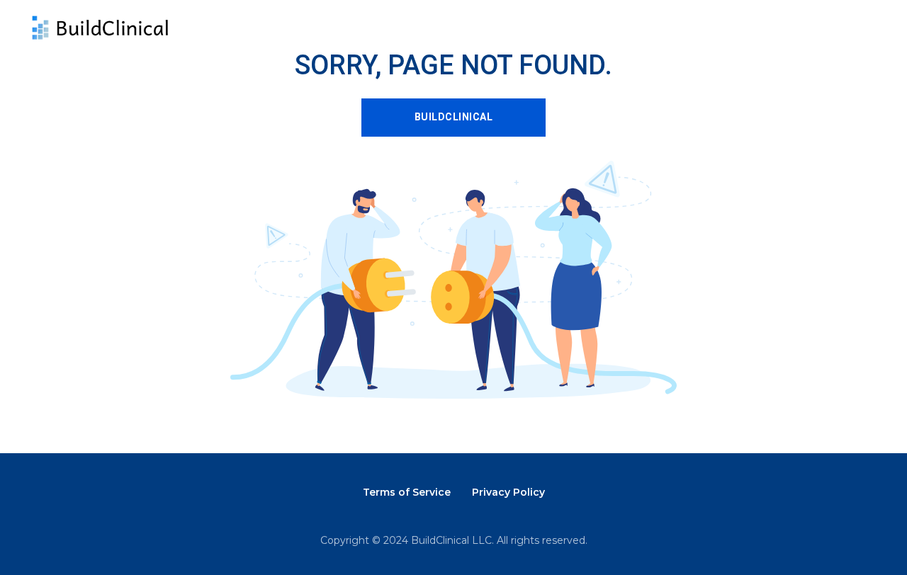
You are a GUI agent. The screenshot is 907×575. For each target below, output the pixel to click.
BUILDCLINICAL (454, 117)
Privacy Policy (508, 492)
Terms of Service (407, 492)
